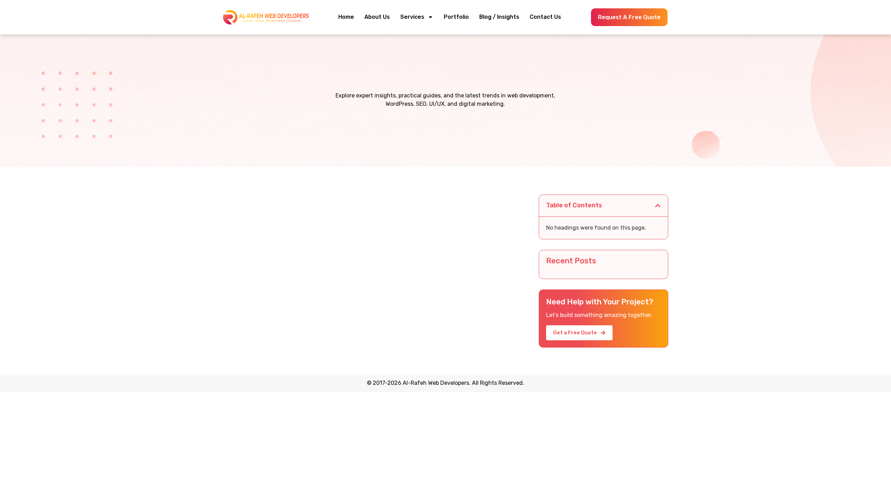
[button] (658, 205)
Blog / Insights (499, 17)
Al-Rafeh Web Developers (436, 383)
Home (346, 17)
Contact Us (545, 17)
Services (412, 17)
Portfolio (456, 17)
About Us (377, 17)
